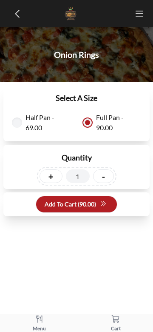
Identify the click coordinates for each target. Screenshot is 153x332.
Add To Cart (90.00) (70, 204)
